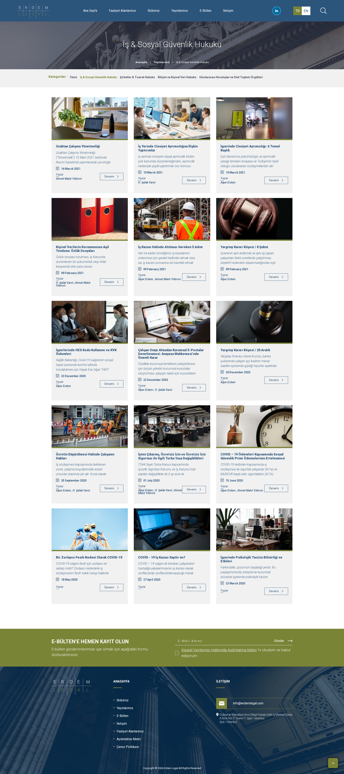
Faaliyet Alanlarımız (122, 11)
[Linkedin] (276, 11)
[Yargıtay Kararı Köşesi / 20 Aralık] (254, 321)
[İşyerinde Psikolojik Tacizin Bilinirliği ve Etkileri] (254, 529)
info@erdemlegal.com (248, 703)
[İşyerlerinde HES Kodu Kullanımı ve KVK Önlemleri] (90, 321)
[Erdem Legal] (35, 10)
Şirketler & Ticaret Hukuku (137, 77)
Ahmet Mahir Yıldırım (69, 178)
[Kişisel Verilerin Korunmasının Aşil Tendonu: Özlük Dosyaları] (90, 219)
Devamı (109, 176)
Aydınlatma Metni (129, 739)
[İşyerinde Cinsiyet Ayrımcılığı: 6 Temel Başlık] (254, 118)
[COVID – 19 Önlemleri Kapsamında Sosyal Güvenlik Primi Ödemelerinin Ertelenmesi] (254, 426)
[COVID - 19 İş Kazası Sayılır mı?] (172, 529)
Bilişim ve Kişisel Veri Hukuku (177, 77)
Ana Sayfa (90, 11)
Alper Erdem (228, 182)
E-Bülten (205, 11)
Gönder (279, 641)
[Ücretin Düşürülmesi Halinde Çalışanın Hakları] (90, 426)
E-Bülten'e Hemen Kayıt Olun (90, 641)
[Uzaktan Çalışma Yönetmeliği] (90, 118)
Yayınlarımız (179, 11)
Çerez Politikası (128, 747)
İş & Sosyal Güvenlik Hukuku (98, 77)
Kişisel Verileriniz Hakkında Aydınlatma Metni (219, 650)
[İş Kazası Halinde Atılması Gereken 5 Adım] (172, 219)
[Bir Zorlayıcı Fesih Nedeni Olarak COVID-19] (90, 529)
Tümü (73, 77)
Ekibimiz (154, 11)
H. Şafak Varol (146, 182)
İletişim (228, 11)
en (306, 11)
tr (297, 11)
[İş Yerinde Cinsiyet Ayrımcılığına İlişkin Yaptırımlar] (172, 118)
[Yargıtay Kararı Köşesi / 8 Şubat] (254, 219)
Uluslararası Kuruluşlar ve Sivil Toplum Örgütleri (231, 77)
